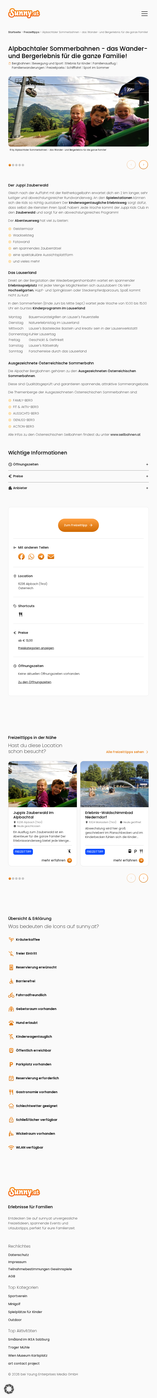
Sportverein (17, 1296)
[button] (10, 165)
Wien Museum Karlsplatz (27, 1355)
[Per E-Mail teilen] (51, 558)
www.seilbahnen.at (125, 434)
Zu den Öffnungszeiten (34, 682)
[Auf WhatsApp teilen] (31, 558)
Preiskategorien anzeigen (36, 648)
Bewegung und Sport (47, 63)
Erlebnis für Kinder (78, 63)
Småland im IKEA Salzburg (28, 1339)
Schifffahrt (74, 68)
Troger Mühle (19, 1347)
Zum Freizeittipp (78, 525)
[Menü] (144, 14)
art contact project (24, 1363)
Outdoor (15, 1320)
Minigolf (14, 1304)
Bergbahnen (21, 63)
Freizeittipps (31, 32)
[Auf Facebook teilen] (21, 558)
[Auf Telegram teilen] (41, 558)
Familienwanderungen (28, 68)
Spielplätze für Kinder (25, 1312)
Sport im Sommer (96, 68)
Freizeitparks (56, 68)
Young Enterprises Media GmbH (52, 1374)
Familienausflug (104, 63)
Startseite (14, 32)
